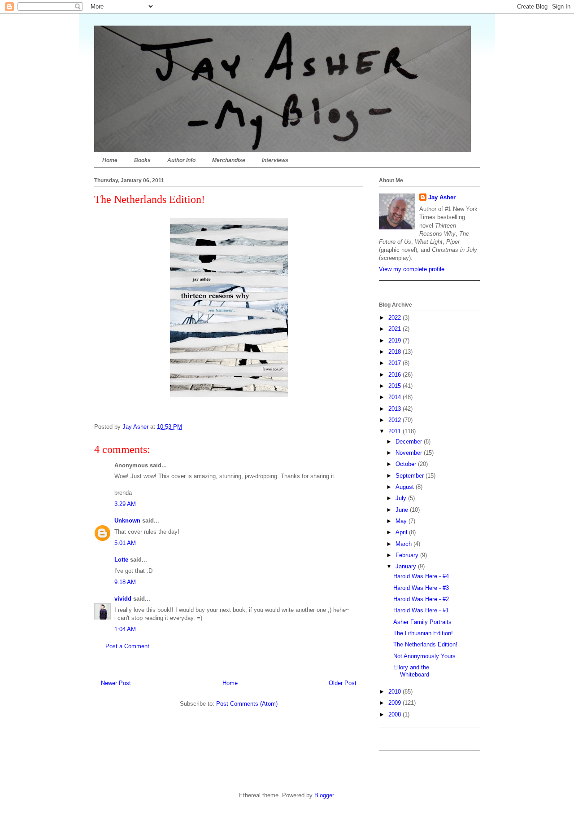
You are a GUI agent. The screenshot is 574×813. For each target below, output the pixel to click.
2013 (395, 408)
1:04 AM (125, 629)
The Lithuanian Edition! (423, 633)
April (402, 532)
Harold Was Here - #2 (421, 599)
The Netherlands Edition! (425, 644)
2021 (395, 328)
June (403, 509)
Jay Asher (442, 197)
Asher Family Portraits (422, 622)
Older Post (343, 683)
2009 (395, 702)
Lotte (121, 559)
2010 (395, 691)
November (410, 452)
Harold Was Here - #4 (421, 576)
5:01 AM (125, 543)
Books (142, 160)
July (402, 498)
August (406, 486)
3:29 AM (125, 504)
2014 (395, 397)
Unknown (127, 520)
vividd (122, 598)
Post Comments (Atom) (247, 703)
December (410, 441)
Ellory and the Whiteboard (411, 671)
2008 (395, 714)
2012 (395, 420)
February (408, 555)
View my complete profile (411, 269)
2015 (395, 385)
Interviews (275, 160)
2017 (395, 363)
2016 (395, 374)
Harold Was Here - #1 (421, 610)
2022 (395, 317)
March (404, 544)
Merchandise (228, 160)
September (411, 475)
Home (109, 160)
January (407, 566)
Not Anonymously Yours (424, 656)
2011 (395, 431)
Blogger (324, 795)
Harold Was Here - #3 (421, 587)
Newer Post (116, 683)
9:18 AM (125, 582)
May (402, 521)
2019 (395, 340)
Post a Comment (127, 646)
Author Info (181, 160)
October (407, 464)
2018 (395, 351)
